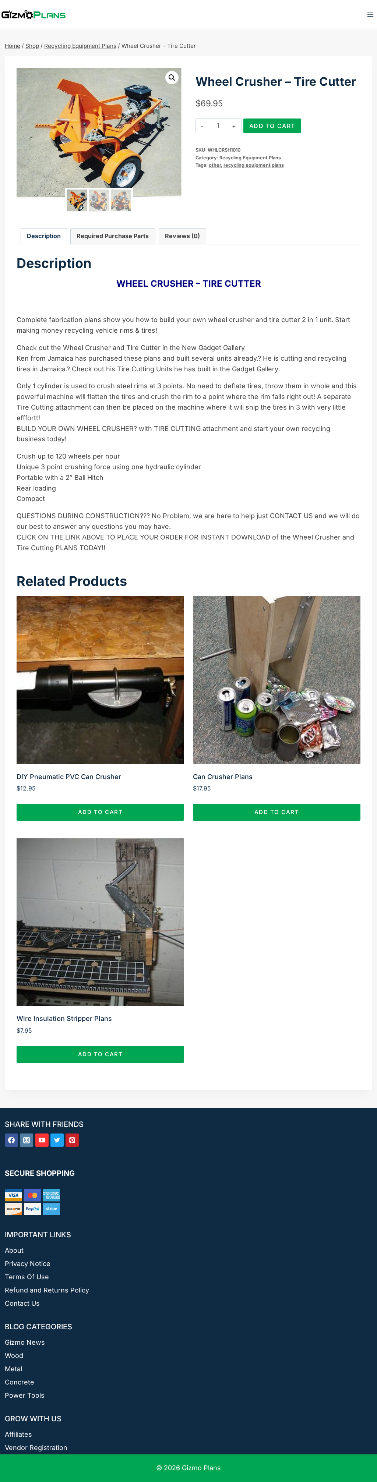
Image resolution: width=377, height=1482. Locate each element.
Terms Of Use (27, 1277)
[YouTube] (42, 1140)
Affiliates (18, 1434)
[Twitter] (57, 1140)
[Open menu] (370, 14)
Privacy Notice (27, 1263)
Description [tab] (44, 236)
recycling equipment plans (253, 165)
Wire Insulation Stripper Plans (64, 1018)
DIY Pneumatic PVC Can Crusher (69, 777)
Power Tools (25, 1395)
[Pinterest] (72, 1140)
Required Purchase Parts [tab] (113, 236)
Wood (14, 1355)
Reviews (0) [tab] (182, 236)
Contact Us (22, 1303)
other (215, 165)
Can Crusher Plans (223, 777)
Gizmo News (25, 1342)
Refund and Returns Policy (47, 1290)
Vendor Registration (36, 1447)
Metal (13, 1369)
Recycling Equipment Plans (250, 157)
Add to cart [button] (100, 812)
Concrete (19, 1382)
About (14, 1250)
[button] (172, 77)
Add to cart (272, 126)
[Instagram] (26, 1140)
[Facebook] (11, 1140)
